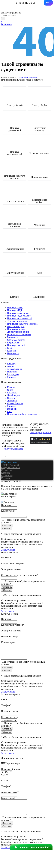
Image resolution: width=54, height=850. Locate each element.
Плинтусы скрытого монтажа (14, 177)
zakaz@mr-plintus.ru (11, 12)
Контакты (12, 392)
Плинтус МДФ (39, 105)
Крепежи (14, 297)
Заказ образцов (14, 369)
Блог (9, 411)
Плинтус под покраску (39, 129)
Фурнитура (39, 249)
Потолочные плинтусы (14, 225)
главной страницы (27, 77)
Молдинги (39, 225)
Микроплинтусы (39, 177)
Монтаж (11, 377)
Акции (10, 366)
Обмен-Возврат (15, 403)
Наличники (39, 297)
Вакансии (12, 408)
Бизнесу (11, 363)
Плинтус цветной (15, 273)
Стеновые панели (15, 249)
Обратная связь (9, 462)
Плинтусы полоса (15, 201)
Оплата (11, 398)
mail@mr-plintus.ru (10, 467)
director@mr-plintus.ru (40, 432)
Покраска (12, 371)
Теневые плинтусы (39, 153)
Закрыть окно (8, 550)
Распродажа (13, 374)
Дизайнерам (13, 395)
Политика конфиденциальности (23, 414)
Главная (11, 387)
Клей (39, 273)
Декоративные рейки (39, 201)
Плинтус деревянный (14, 129)
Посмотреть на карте (12, 448)
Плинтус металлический (14, 153)
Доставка (12, 400)
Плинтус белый (15, 105)
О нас (10, 390)
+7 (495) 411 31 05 (10, 464)
